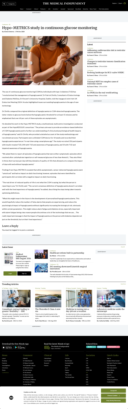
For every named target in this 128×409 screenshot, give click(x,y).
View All (123, 247)
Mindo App (110, 372)
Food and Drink (69, 363)
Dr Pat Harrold (27, 372)
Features (99, 288)
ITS (87, 363)
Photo (3, 370)
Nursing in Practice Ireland (114, 363)
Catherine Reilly (104, 321)
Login (10, 273)
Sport (66, 368)
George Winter (27, 384)
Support (109, 375)
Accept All (113, 390)
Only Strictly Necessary (113, 400)
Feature (46, 365)
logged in (15, 230)
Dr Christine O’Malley (29, 382)
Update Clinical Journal (113, 360)
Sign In (109, 358)
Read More (123, 284)
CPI (87, 360)
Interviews (5, 368)
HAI (87, 382)
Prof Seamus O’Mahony (29, 379)
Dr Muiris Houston (28, 375)
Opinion (79, 288)
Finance (67, 370)
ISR (87, 358)
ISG (57, 264)
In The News (5, 288)
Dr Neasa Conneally (71, 288)
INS (87, 379)
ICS (87, 375)
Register (114, 3)
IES (9, 24)
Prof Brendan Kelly (28, 377)
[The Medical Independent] (64, 3)
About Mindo (110, 370)
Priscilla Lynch (56, 271)
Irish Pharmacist (111, 365)
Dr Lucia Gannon (27, 370)
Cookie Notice (111, 382)
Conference (5, 24)
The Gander (68, 375)
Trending (15, 288)
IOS (87, 377)
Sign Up (24, 273)
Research (46, 363)
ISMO (87, 368)
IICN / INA (89, 370)
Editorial (25, 358)
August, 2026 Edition (56, 348)
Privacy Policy (110, 377)
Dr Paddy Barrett (27, 360)
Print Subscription (112, 368)
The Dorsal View (69, 377)
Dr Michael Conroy (28, 368)
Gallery (67, 372)
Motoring (37, 288)
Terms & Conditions (112, 379)
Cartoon (67, 358)
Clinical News (47, 358)
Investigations (6, 365)
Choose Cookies (112, 395)
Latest (10, 288)
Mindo (54, 256)
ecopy (17, 252)
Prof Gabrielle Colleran (29, 365)
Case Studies (47, 360)
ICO (87, 384)
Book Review (68, 360)
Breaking (4, 360)
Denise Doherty (9, 31)
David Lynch (8, 321)
